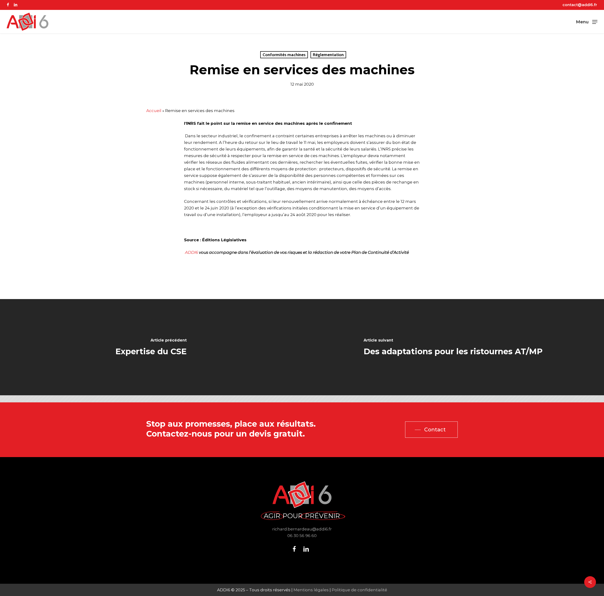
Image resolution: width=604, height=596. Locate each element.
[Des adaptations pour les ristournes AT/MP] (453, 347)
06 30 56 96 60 (302, 535)
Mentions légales (311, 590)
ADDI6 (191, 252)
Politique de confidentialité (359, 590)
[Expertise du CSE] (151, 347)
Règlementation (328, 54)
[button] (586, 21)
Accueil (153, 110)
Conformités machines (284, 54)
